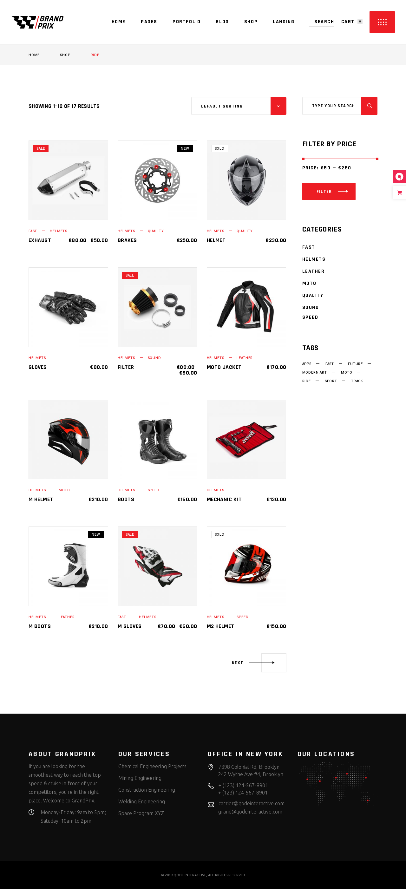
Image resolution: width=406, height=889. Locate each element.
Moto (64, 490)
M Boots (40, 626)
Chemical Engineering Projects (152, 766)
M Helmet (41, 499)
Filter (126, 367)
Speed (154, 490)
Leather (245, 358)
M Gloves (130, 626)
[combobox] (238, 106)
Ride (306, 381)
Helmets (58, 231)
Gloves (38, 367)
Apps (306, 364)
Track (357, 381)
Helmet (216, 240)
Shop (65, 55)
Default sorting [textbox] (222, 106)
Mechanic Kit (224, 499)
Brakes (127, 240)
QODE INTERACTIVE (190, 875)
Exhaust (40, 240)
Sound (154, 358)
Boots (126, 499)
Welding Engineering (141, 801)
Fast (33, 231)
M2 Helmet (220, 626)
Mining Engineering (139, 778)
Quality (156, 231)
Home (34, 55)
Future (355, 364)
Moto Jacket (224, 367)
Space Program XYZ (141, 813)
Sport (331, 381)
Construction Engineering (146, 790)
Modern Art (314, 373)
